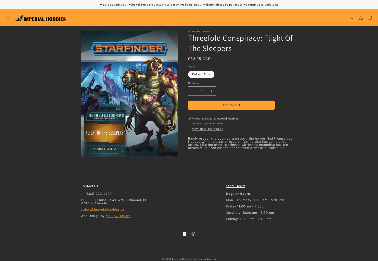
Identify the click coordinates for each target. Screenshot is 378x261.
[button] (8, 17)
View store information (207, 128)
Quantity (193, 83)
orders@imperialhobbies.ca (102, 209)
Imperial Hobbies (182, 259)
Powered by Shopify (204, 259)
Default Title (201, 74)
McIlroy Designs (118, 216)
